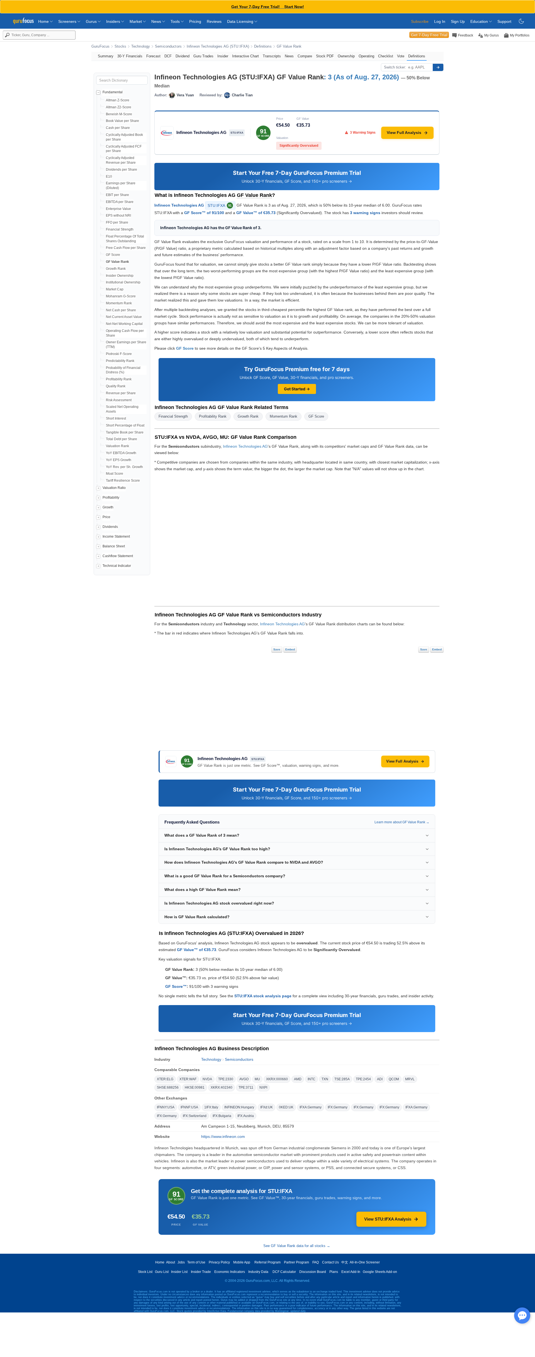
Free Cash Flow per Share (126, 248)
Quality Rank (115, 386)
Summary (105, 56)
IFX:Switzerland (194, 1116)
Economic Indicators (229, 1272)
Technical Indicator (117, 566)
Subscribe (420, 21)
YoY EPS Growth (118, 460)
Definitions (262, 46)
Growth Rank (116, 269)
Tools (176, 21)
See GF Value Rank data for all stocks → (296, 1246)
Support (504, 21)
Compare (305, 56)
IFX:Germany (337, 1107)
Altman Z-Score (117, 100)
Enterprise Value (118, 209)
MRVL (410, 1079)
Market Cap (114, 289)
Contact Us (330, 1262)
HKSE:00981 (195, 1087)
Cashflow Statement (118, 556)
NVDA (207, 1079)
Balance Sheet (114, 546)
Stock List (145, 1272)
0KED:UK (286, 1107)
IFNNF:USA (189, 1107)
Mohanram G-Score (121, 296)
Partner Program (296, 1262)
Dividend (182, 56)
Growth (108, 507)
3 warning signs (365, 212)
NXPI (263, 1087)
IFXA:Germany (311, 1107)
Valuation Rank (117, 446)
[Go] (438, 67)
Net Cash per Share (121, 310)
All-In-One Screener (365, 1262)
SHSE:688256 (168, 1087)
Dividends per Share (121, 170)
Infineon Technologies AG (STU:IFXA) (218, 46)
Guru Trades (203, 56)
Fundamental (113, 92)
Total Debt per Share (121, 439)
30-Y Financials (129, 56)
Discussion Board (312, 1272)
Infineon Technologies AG (179, 205)
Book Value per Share (122, 121)
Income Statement (116, 536)
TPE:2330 (225, 1079)
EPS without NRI (118, 215)
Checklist (385, 56)
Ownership (346, 56)
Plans (333, 1272)
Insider (222, 56)
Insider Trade (201, 1272)
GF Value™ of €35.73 (256, 212)
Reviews (214, 21)
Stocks (120, 46)
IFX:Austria (245, 1116)
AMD (297, 1079)
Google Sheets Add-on (380, 1272)
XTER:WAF (187, 1079)
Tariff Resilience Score (123, 480)
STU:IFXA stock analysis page (262, 996)
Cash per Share (118, 128)
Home (44, 21)
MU (257, 1079)
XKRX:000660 (277, 1079)
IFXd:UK (266, 1107)
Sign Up (458, 21)
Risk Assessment (119, 400)
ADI (380, 1079)
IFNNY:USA (165, 1107)
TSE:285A (342, 1079)
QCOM (394, 1079)
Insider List (179, 1272)
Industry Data (258, 1272)
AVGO (244, 1079)
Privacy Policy (219, 1262)
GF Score (113, 255)
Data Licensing (240, 21)
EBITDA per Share (119, 202)
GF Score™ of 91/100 (204, 212)
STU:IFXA (220, 205)
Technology (140, 46)
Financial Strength (119, 229)
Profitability (111, 497)
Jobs (181, 1262)
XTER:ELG (165, 1079)
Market (136, 21)
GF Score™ (176, 986)
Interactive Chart (245, 56)
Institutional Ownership (123, 282)
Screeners (67, 21)
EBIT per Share (117, 195)
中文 (344, 1262)
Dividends (110, 527)
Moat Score (114, 474)
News (156, 21)
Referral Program (267, 1262)
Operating (366, 56)
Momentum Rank (119, 303)
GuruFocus (100, 46)
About (170, 1262)
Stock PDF (325, 56)
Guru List (162, 1272)
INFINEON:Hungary (239, 1107)
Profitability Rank (119, 379)
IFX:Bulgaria (222, 1116)
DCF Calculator (284, 1272)
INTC (311, 1079)
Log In (439, 21)
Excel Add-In (350, 1272)
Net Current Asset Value (124, 317)
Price (106, 517)
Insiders (113, 21)
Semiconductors (168, 46)
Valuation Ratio (114, 488)
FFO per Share (117, 222)
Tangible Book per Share (125, 432)
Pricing (195, 21)
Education (479, 21)
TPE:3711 (246, 1087)
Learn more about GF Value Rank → (401, 822)
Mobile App (241, 1262)
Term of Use (196, 1262)
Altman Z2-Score (118, 107)
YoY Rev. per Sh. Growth (124, 467)
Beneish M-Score (119, 114)
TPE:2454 (363, 1079)
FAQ (315, 1262)
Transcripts (272, 56)
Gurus (92, 21)
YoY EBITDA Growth (121, 453)
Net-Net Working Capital (124, 324)
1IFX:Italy (211, 1107)
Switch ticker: (395, 67)
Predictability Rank (120, 361)
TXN (325, 1079)
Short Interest (116, 418)
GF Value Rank (289, 46)
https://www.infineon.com (223, 1136)
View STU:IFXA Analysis (387, 1219)
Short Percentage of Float (125, 425)
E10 (109, 176)
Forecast (153, 56)
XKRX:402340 (221, 1087)
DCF (168, 56)
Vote (400, 56)
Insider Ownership (119, 276)
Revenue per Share (121, 393)
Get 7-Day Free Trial (429, 35)
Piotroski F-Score (119, 354)
